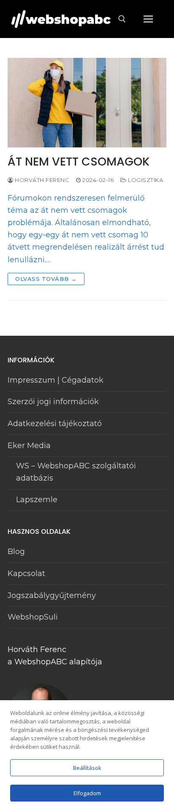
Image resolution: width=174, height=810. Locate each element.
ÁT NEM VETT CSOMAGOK (79, 162)
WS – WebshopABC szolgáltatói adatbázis (76, 472)
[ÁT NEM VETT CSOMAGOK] (87, 102)
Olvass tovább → (46, 278)
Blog (16, 551)
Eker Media (29, 445)
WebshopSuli (33, 617)
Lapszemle (36, 499)
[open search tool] (122, 19)
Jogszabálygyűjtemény (52, 595)
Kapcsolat (26, 573)
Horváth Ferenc (41, 180)
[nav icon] (148, 19)
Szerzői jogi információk (53, 401)
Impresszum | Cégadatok (55, 380)
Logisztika (145, 180)
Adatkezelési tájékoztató (55, 423)
